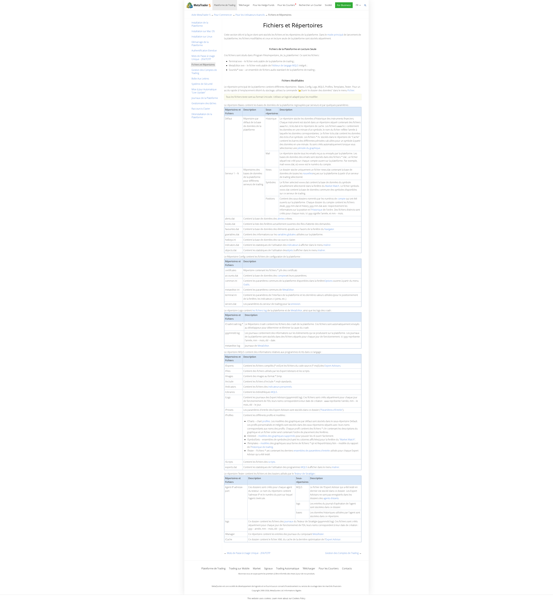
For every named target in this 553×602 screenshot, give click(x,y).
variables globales (287, 234)
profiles (266, 421)
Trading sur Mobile (239, 568)
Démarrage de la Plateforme (200, 43)
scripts (271, 461)
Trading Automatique (287, 568)
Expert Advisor (333, 539)
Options (328, 280)
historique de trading (262, 447)
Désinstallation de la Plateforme (202, 116)
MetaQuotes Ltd (276, 590)
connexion (295, 304)
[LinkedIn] (276, 578)
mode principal (335, 34)
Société (328, 5)
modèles (262, 436)
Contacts (347, 568)
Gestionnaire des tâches (204, 103)
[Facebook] (272, 578)
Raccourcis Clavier (201, 108)
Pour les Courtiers (286, 5)
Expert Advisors (332, 365)
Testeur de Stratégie (304, 473)
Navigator (329, 229)
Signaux (268, 568)
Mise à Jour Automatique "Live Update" (204, 91)
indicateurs (293, 245)
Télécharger (244, 5)
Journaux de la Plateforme (205, 98)
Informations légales (292, 590)
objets (290, 250)
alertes (281, 218)
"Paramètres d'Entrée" (331, 409)
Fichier (350, 90)
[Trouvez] (365, 5)
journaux (288, 521)
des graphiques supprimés (281, 436)
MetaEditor (288, 289)
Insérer (327, 245)
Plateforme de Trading (224, 5)
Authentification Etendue (204, 50)
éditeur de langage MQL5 (285, 65)
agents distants (331, 498)
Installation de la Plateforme (200, 24)
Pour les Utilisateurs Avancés (250, 14)
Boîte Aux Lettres (200, 78)
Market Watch (332, 186)
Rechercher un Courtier (310, 5)
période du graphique (309, 148)
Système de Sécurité (202, 83)
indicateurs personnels (280, 386)
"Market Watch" (347, 439)
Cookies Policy (298, 598)
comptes (282, 275)
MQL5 (274, 392)
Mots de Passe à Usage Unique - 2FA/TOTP (203, 57)
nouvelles (308, 173)
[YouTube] (281, 578)
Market (257, 568)
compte (341, 198)
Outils (246, 284)
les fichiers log (259, 310)
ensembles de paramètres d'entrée (312, 450)
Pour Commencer (223, 14)
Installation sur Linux (202, 36)
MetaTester (318, 534)
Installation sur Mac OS (203, 31)
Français (356, 5)
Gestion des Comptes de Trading (204, 71)
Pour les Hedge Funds (263, 5)
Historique (316, 209)
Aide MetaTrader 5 (201, 14)
